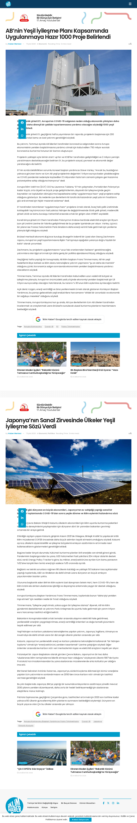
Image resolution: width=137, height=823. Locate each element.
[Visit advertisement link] (68, 20)
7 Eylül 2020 (31, 44)
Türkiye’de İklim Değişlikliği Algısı (42, 803)
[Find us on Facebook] (103, 803)
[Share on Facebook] (22, 123)
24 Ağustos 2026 (26, 377)
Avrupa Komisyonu (33, 326)
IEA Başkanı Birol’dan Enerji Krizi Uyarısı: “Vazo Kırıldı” (94, 371)
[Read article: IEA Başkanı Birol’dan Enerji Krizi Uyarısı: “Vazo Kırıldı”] (95, 354)
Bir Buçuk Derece (69, 803)
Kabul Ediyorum (80, 819)
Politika (51, 433)
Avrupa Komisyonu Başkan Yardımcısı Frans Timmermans (51, 721)
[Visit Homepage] (8, 4)
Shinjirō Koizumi (25, 725)
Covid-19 (49, 326)
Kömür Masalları (87, 803)
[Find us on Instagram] (113, 803)
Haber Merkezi (14, 44)
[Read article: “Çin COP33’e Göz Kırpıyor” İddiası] (41, 753)
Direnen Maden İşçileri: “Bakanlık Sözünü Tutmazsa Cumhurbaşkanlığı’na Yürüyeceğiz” (41, 371)
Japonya (98, 721)
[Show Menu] (130, 4)
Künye (44, 807)
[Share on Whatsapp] (22, 135)
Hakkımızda (33, 807)
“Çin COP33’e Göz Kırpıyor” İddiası (35, 768)
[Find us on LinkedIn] (118, 803)
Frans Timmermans (71, 326)
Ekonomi (43, 44)
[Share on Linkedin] (22, 129)
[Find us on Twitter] (108, 803)
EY (57, 326)
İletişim (54, 807)
